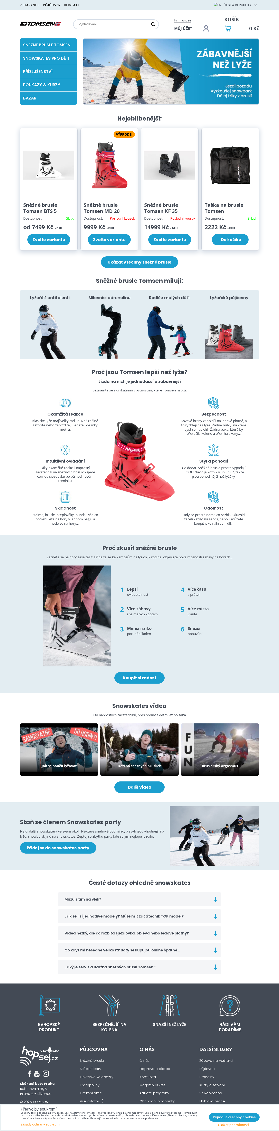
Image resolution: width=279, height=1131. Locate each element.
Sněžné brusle (92, 1060)
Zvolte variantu (48, 240)
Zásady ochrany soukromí (40, 1124)
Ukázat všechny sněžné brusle (139, 262)
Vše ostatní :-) (92, 1101)
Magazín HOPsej (153, 1085)
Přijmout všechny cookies (234, 1117)
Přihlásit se (182, 20)
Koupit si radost (139, 678)
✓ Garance (29, 5)
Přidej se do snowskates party (58, 848)
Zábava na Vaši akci (216, 1060)
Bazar (29, 98)
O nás (147, 1049)
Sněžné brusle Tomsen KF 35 (161, 207)
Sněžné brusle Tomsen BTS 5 (40, 207)
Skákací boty (90, 1068)
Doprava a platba (155, 1068)
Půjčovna (94, 1049)
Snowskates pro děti (46, 58)
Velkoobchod (210, 1093)
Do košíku (230, 240)
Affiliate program (154, 1093)
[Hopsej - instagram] (46, 1075)
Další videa (139, 787)
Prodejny (206, 1077)
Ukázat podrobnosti (233, 1125)
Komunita (148, 1077)
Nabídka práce (212, 1101)
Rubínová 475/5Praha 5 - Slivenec (37, 1088)
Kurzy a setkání (212, 1085)
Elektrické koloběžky (96, 1077)
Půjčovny (51, 5)
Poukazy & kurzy (41, 85)
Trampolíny (89, 1085)
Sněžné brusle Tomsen (46, 45)
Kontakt (71, 5)
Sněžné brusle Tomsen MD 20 (102, 207)
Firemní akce (91, 1093)
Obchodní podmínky (157, 1101)
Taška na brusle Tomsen (224, 207)
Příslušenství (37, 71)
